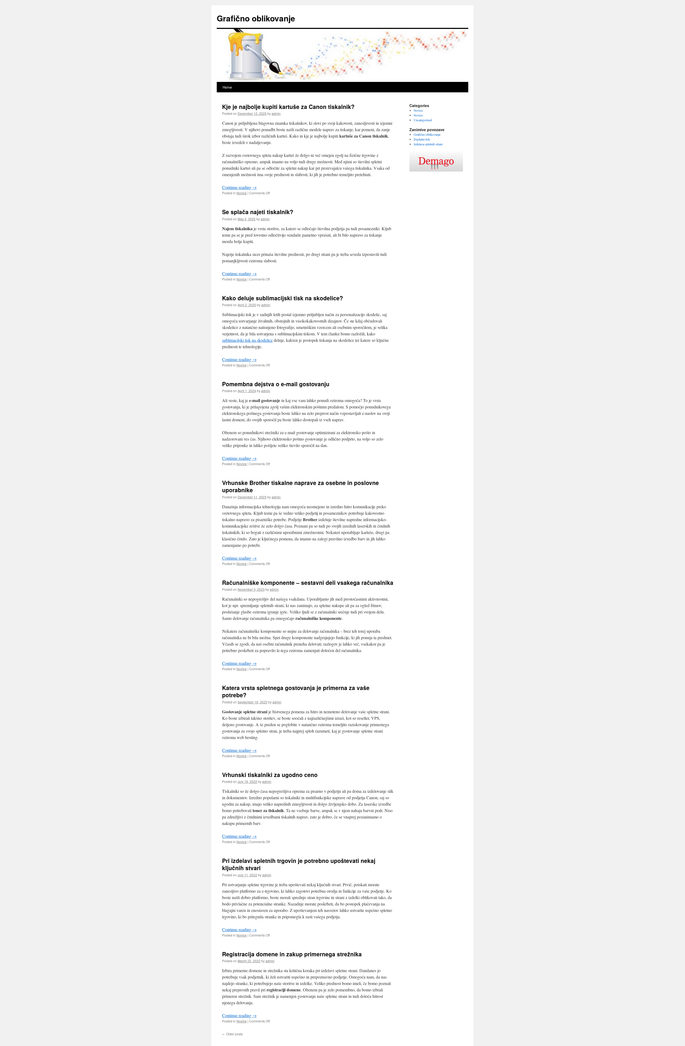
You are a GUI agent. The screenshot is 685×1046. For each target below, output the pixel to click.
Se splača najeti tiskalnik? (257, 212)
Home (227, 87)
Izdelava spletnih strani (428, 144)
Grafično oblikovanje (256, 18)
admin (276, 113)
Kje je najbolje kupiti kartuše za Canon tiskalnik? (288, 107)
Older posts (232, 1034)
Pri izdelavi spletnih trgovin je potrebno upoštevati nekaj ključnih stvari (298, 864)
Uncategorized (423, 120)
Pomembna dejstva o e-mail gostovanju (275, 384)
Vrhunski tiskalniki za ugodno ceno (270, 775)
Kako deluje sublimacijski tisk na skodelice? (282, 298)
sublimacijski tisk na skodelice (247, 340)
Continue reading (239, 187)
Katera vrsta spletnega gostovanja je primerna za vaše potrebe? (296, 691)
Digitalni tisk (422, 139)
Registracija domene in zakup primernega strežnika (292, 954)
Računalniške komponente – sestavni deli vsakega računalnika (307, 582)
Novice (242, 193)
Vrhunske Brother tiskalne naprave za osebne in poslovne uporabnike (300, 486)
